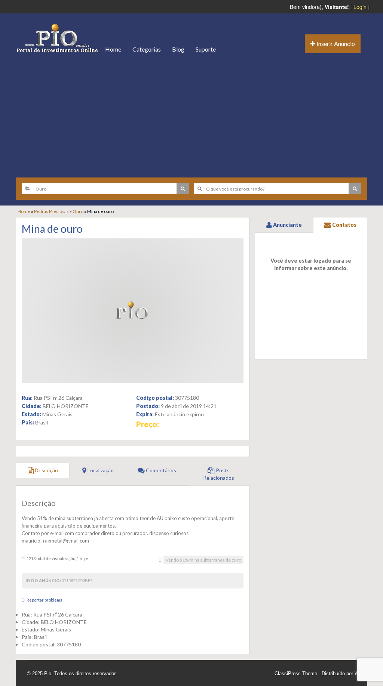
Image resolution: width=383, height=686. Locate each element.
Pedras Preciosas (51, 211)
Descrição (46, 470)
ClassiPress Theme (296, 673)
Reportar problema (44, 599)
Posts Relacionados (218, 474)
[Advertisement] (191, 116)
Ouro (78, 211)
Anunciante (287, 225)
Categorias (146, 49)
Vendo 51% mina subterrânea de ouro (203, 560)
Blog (178, 49)
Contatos (343, 225)
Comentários (160, 470)
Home (113, 49)
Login (360, 6)
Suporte (206, 49)
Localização (100, 470)
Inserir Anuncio (335, 43)
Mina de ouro (52, 228)
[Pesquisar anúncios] (183, 188)
